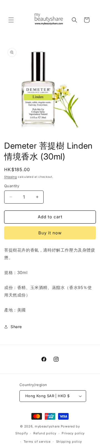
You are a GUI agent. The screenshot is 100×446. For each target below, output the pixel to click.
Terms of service (37, 442)
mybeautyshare (47, 426)
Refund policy (44, 433)
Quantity (11, 186)
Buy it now (50, 232)
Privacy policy (73, 433)
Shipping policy (69, 442)
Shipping (10, 176)
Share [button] (16, 326)
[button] (11, 20)
